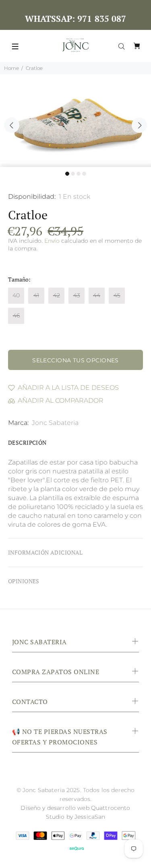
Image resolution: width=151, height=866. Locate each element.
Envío (52, 240)
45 (117, 295)
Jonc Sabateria (55, 423)
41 (36, 295)
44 (96, 295)
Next (139, 125)
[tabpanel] (75, 120)
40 (16, 295)
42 (56, 295)
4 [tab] (84, 174)
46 (16, 315)
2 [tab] (73, 174)
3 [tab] (79, 174)
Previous (11, 125)
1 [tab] (67, 174)
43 (76, 295)
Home (11, 68)
